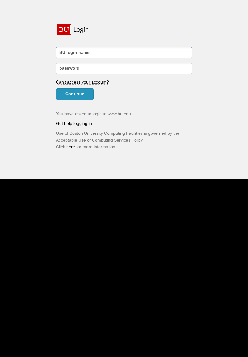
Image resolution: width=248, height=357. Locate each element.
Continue (74, 93)
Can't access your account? (82, 82)
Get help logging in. (74, 123)
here (70, 146)
